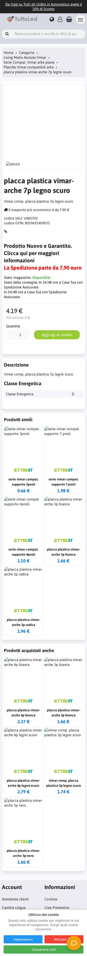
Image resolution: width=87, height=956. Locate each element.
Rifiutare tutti (64, 939)
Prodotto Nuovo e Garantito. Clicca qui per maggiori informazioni (38, 253)
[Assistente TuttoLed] (74, 943)
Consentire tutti (44, 949)
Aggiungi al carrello (57, 335)
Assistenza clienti (15, 899)
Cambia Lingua (14, 907)
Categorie (26, 53)
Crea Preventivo (57, 907)
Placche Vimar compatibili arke (29, 67)
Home (9, 53)
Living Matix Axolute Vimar (25, 57)
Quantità (13, 326)
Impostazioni (23, 939)
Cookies (50, 899)
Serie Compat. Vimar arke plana (29, 62)
